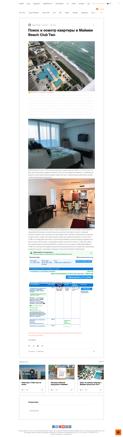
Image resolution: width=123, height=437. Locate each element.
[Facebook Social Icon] (53, 426)
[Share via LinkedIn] (38, 346)
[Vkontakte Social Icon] (70, 426)
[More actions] (94, 25)
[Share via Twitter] (33, 346)
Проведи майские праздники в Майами (59, 383)
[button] (101, 12)
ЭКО (60, 12)
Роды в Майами (34, 12)
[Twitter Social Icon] (57, 426)
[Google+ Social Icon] (60, 426)
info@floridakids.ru (67, 434)
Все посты (22, 12)
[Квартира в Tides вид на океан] (32, 372)
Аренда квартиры (32, 340)
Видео (67, 12)
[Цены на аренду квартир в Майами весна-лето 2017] (91, 372)
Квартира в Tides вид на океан (31, 383)
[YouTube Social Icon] (63, 426)
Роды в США (45, 12)
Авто (54, 12)
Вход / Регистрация (98, 3)
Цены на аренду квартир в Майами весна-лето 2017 (90, 383)
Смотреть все (101, 361)
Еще (93, 12)
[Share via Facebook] (29, 346)
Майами (75, 12)
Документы (84, 12)
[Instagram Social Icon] (66, 426)
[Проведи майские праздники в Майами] (62, 372)
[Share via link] (42, 346)
